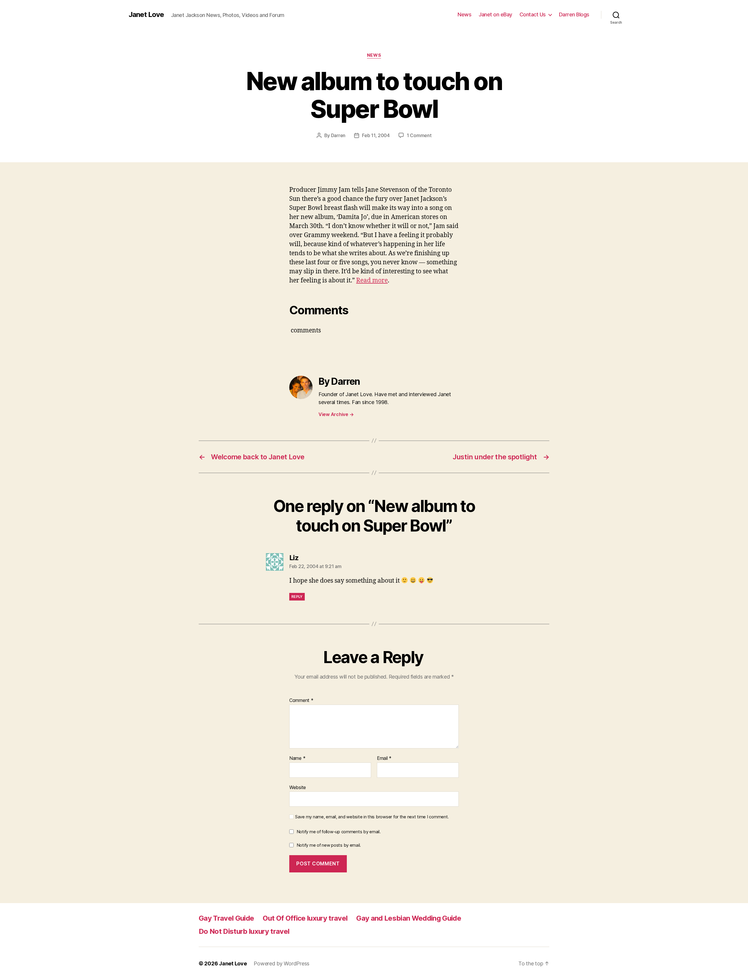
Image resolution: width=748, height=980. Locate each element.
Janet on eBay (495, 14)
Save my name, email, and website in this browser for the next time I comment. (372, 816)
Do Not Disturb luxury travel (244, 931)
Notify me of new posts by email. (329, 845)
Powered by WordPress (281, 963)
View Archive (336, 414)
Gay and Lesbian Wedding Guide (408, 918)
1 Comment (419, 135)
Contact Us (533, 14)
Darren (338, 135)
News (464, 14)
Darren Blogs (574, 14)
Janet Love (146, 14)
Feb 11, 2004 (376, 135)
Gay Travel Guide (226, 918)
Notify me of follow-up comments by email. (339, 831)
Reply (297, 596)
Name (297, 758)
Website (297, 787)
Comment (301, 700)
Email (384, 758)
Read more (372, 280)
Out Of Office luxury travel (305, 918)
